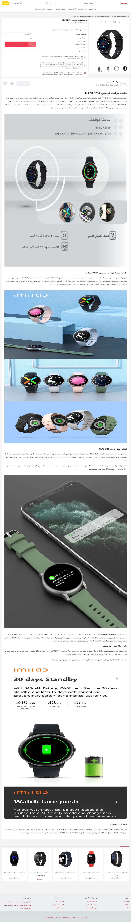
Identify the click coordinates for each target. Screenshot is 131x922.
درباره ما (127, 905)
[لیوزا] (123, 3)
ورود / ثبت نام (15, 3)
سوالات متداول (60, 908)
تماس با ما (126, 901)
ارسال (110, 22)
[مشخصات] (12, 84)
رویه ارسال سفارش (91, 905)
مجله (128, 908)
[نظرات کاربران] (5, 84)
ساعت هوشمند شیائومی (98, 16)
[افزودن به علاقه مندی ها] (119, 22)
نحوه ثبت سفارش (92, 901)
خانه (128, 16)
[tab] (23, 83)
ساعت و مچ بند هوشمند (120, 16)
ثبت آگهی (5, 3)
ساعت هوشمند (109, 16)
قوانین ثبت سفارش (58, 905)
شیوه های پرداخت (91, 908)
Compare (114, 879)
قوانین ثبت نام (60, 901)
